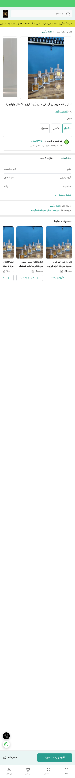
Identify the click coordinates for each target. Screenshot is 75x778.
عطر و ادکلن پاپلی (64, 32)
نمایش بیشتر (64, 195)
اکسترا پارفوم (61, 112)
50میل (44, 128)
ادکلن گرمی (46, 32)
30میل (56, 128)
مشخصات (66, 158)
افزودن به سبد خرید (55, 758)
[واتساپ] (6, 744)
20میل (67, 128)
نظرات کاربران (46, 158)
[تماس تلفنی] (6, 735)
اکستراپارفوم (36, 210)
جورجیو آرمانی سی (51, 210)
